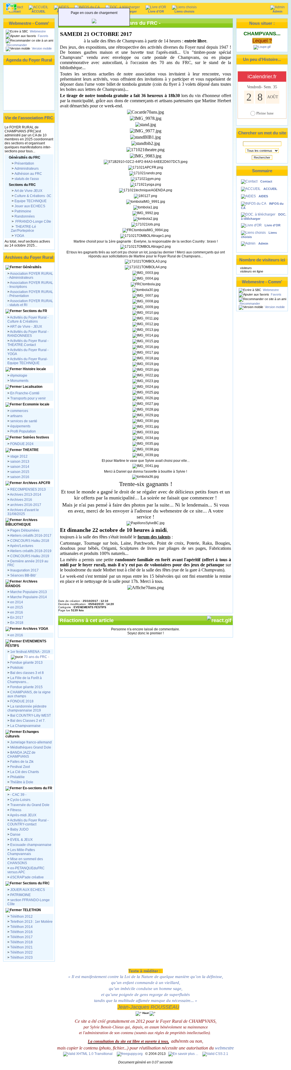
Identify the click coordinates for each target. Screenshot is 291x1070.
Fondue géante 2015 (26, 687)
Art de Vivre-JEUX (28, 191)
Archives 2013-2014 (25, 495)
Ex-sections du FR (37, 788)
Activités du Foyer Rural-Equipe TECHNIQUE (27, 361)
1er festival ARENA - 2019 (29, 652)
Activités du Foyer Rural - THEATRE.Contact (28, 343)
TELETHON (31, 910)
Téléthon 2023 (21, 958)
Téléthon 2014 (21, 927)
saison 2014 (19, 467)
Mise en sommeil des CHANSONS (25, 861)
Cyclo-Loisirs (20, 800)
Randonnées (24, 216)
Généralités (32, 267)
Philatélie (17, 777)
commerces (19, 411)
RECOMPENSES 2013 (28, 489)
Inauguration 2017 (24, 570)
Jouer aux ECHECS (29, 206)
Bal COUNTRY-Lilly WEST (30, 716)
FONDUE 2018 (22, 701)
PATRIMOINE (20, 895)
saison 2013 (19, 462)
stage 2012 (19, 456)
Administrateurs (26, 169)
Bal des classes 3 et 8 (27, 673)
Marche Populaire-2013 (28, 592)
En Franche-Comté (25, 393)
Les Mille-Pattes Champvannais (21, 852)
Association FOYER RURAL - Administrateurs (30, 276)
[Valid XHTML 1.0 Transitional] (88, 1054)
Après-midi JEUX (23, 815)
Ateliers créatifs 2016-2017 (30, 536)
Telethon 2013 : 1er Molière (31, 922)
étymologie (18, 376)
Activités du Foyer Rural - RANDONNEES (28, 334)
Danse (14, 835)
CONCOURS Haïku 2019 (29, 556)
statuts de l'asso (26, 179)
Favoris (42, 36)
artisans (16, 416)
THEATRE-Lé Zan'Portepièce (23, 229)
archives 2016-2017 (25, 505)
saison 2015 (19, 472)
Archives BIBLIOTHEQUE (21, 522)
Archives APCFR (36, 483)
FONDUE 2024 (22, 444)
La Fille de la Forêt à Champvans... (24, 680)
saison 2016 (19, 477)
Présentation (24, 163)
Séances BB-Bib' (22, 575)
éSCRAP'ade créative (26, 877)
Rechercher (262, 157)
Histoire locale (34, 369)
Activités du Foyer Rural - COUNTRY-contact (28, 822)
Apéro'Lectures (21, 546)
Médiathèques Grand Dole (30, 747)
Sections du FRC (36, 883)
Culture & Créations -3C (32, 196)
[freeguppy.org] (130, 1054)
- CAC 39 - (17, 795)
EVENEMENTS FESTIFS (25, 643)
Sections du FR (35, 311)
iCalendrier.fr (262, 76)
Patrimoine (22, 211)
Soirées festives (36, 437)
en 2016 (16, 612)
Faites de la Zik (21, 762)
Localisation (32, 387)
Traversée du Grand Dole (29, 805)
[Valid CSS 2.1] (214, 1054)
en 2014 (16, 602)
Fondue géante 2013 (26, 663)
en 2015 (16, 607)
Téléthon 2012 (21, 917)
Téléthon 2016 (21, 932)
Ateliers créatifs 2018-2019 (30, 551)
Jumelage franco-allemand (31, 742)
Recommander (16, 45)
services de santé (23, 421)
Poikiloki (16, 668)
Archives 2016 (21, 500)
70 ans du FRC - (36, 657)
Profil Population (22, 431)
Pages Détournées (24, 530)
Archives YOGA (35, 629)
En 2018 (16, 623)
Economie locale (36, 404)
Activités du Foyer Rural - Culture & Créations (28, 319)
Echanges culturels (22, 734)
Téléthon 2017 (21, 937)
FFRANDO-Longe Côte (32, 222)
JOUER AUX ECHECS (27, 890)
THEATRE (31, 450)
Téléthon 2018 (21, 942)
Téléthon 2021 (21, 947)
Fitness (15, 810)
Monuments (19, 381)
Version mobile (41, 48)
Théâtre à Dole (21, 782)
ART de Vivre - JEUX (25, 327)
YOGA (19, 236)
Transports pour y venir (28, 398)
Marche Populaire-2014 (28, 597)
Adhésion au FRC (28, 174)
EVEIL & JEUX (21, 840)
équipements (20, 426)
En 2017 (16, 618)
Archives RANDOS (21, 583)
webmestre (224, 1048)
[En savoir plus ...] (183, 1054)
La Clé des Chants (24, 772)
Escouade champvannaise (30, 845)
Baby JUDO (18, 829)
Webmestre (37, 31)
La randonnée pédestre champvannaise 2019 (27, 708)
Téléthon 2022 (21, 952)
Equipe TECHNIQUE (30, 201)
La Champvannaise (25, 726)
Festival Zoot (19, 767)
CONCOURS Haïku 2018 (29, 541)
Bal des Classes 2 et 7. (27, 721)
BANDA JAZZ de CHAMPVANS (21, 755)
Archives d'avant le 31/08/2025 (23, 512)
